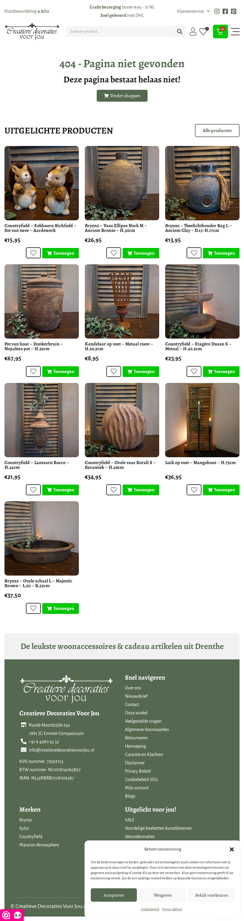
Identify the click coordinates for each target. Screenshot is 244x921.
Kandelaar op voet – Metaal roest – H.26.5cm (119, 346)
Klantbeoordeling (26, 11)
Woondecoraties (140, 836)
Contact (132, 704)
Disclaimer (135, 762)
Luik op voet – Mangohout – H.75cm (200, 462)
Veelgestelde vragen (143, 721)
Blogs (130, 796)
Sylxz (24, 828)
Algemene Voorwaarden (147, 729)
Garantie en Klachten (144, 754)
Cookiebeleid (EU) (141, 779)
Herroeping (135, 746)
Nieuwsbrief (136, 696)
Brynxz (25, 820)
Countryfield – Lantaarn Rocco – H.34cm (36, 465)
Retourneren (136, 737)
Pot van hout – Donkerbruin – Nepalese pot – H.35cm (33, 346)
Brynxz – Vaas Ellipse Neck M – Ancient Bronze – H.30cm (116, 228)
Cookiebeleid (150, 909)
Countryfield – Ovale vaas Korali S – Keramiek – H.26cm (120, 465)
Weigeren (163, 895)
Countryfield (30, 836)
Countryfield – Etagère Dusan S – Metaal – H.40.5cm (198, 346)
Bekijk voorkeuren (211, 895)
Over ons (133, 688)
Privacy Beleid (172, 909)
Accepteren (114, 895)
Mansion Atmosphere (39, 845)
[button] (232, 849)
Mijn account (137, 787)
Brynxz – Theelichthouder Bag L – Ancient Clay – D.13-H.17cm (198, 228)
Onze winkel (136, 713)
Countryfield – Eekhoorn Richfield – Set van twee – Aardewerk (40, 228)
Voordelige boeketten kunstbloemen (158, 828)
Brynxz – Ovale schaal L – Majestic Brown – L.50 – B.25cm (38, 583)
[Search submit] (179, 31)
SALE (129, 820)
